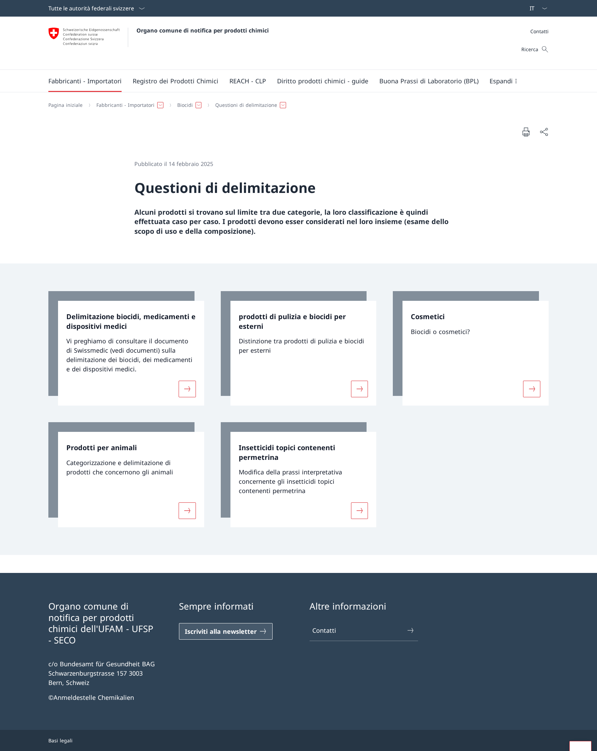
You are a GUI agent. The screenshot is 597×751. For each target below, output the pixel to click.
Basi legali (60, 740)
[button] (85, 81)
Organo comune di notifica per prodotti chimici (202, 30)
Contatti (324, 630)
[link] (126, 348)
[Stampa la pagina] (526, 131)
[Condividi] (544, 131)
